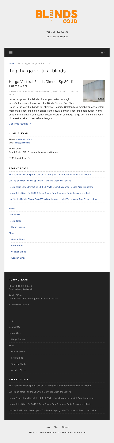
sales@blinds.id (60, 36)
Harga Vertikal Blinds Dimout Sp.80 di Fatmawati (41, 84)
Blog (56, 427)
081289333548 (60, 32)
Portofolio (59, 91)
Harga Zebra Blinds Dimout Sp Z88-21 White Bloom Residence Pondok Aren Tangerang (51, 187)
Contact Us (14, 214)
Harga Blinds (15, 221)
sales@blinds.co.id (24, 289)
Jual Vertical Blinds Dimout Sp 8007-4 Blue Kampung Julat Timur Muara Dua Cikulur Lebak (53, 199)
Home (12, 208)
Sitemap (65, 427)
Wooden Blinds (18, 258)
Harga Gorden (18, 227)
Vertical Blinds (18, 239)
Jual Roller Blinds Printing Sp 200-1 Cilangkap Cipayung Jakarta (40, 180)
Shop (11, 233)
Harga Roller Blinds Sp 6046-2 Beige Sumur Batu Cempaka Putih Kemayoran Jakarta (50, 193)
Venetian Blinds (18, 251)
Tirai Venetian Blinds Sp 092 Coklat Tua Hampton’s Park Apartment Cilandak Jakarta (50, 174)
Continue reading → (20, 123)
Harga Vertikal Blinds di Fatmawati (30, 91)
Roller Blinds (17, 245)
